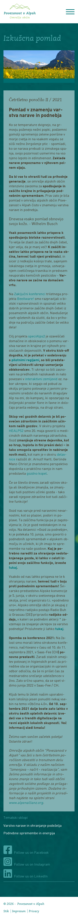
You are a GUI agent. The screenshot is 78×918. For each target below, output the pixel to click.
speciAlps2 (36, 336)
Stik (6, 911)
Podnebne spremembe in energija (29, 833)
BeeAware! (25, 299)
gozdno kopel (36, 474)
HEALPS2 (16, 431)
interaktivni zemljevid (41, 379)
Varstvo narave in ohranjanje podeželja (32, 826)
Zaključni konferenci (29, 294)
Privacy (34, 911)
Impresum (19, 911)
